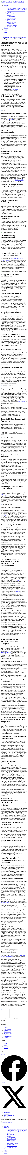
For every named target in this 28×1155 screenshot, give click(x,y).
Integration (15, 89)
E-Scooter (10, 119)
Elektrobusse (18, 580)
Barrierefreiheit (21, 401)
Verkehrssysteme (5, 495)
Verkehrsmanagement (6, 652)
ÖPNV (18, 591)
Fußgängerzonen (5, 902)
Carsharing (3, 515)
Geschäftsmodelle (19, 180)
